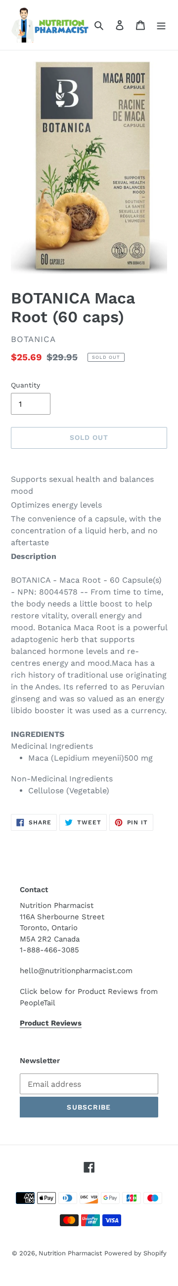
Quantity (25, 385)
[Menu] (161, 25)
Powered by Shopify (135, 1253)
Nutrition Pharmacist (70, 1253)
